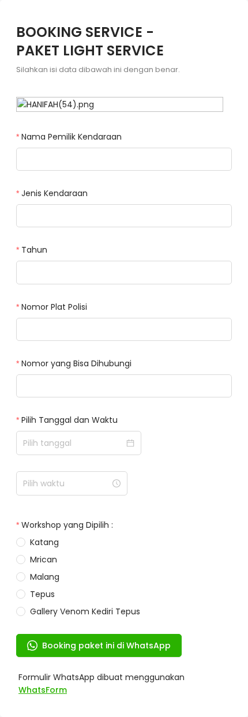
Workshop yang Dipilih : (67, 525)
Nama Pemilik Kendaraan (71, 136)
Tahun (34, 250)
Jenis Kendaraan (54, 193)
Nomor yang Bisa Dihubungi (76, 363)
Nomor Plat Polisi (54, 307)
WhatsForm (42, 690)
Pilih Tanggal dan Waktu (69, 420)
